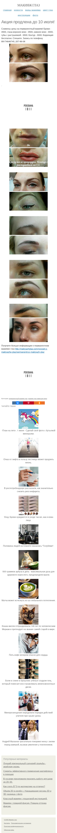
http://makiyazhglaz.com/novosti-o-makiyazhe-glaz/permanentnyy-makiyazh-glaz (24, 350)
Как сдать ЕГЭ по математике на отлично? (24, 786)
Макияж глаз (28, 5)
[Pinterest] (28, 403)
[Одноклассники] (39, 403)
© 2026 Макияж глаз (10, 820)
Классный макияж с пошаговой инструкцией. (25, 799)
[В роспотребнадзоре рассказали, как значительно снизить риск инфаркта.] (28, 484)
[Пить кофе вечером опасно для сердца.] (28, 651)
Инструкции (24, 15)
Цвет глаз (48, 10)
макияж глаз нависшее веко (37, 398)
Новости (18, 10)
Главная (7, 10)
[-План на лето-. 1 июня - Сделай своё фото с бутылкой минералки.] (28, 427)
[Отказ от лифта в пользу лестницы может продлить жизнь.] (28, 456)
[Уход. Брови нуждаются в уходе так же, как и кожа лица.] (28, 513)
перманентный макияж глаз (18, 398)
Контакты (7, 823)
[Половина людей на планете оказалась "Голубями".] (28, 542)
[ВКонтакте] (17, 403)
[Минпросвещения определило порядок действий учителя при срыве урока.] (28, 709)
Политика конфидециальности (14, 826)
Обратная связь (9, 830)
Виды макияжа (33, 10)
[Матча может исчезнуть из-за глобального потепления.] (28, 597)
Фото (35, 15)
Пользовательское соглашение (21, 823)
